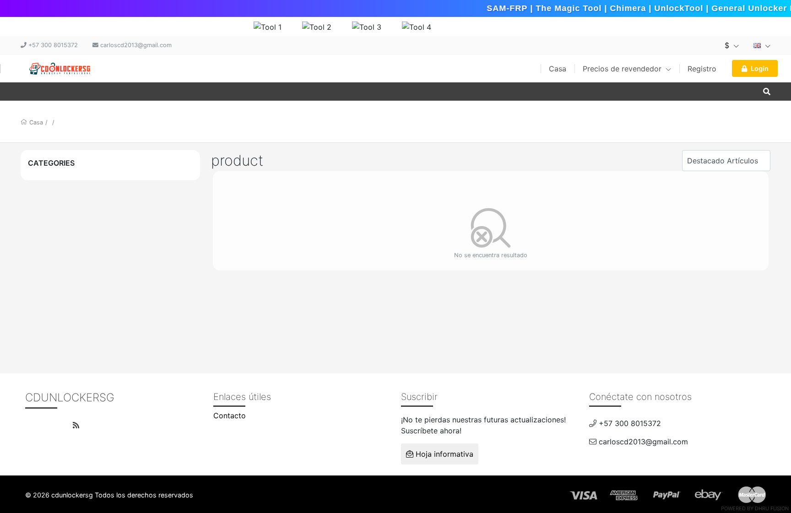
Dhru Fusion (772, 508)
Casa (557, 68)
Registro (702, 68)
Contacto (229, 415)
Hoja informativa (443, 454)
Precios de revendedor (623, 68)
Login (760, 68)
